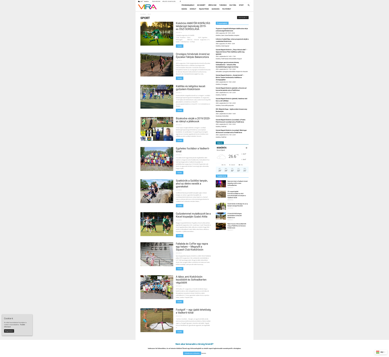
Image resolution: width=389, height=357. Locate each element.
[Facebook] (180, 1)
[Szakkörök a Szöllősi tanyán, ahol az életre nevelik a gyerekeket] (156, 191)
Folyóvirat (226, 9)
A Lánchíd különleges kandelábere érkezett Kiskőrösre (235, 215)
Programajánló (188, 5)
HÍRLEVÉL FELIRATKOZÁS (168, 1)
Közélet (193, 9)
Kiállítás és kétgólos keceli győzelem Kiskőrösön (190, 88)
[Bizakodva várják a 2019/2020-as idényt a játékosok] (156, 129)
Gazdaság (215, 9)
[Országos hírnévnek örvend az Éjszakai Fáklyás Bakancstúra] (156, 64)
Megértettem (9, 331)
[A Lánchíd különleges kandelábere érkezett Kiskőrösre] (221, 216)
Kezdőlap (143, 14)
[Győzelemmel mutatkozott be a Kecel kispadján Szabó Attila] (156, 224)
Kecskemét (201, 5)
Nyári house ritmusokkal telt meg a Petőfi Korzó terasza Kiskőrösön (237, 226)
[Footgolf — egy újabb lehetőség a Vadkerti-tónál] (156, 320)
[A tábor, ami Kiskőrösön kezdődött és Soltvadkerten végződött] (156, 287)
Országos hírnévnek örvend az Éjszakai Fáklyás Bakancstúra (193, 55)
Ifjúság (184, 9)
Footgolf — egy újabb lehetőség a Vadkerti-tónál (193, 311)
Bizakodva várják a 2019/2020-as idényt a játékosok (193, 120)
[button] (248, 5)
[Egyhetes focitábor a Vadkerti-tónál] (156, 159)
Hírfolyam (212, 5)
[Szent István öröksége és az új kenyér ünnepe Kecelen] (221, 206)
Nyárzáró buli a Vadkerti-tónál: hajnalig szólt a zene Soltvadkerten (238, 183)
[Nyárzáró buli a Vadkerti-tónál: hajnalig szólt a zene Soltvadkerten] (221, 183)
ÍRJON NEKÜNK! (156, 1)
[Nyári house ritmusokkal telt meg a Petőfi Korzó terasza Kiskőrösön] (221, 226)
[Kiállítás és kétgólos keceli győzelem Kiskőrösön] (156, 97)
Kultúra (232, 5)
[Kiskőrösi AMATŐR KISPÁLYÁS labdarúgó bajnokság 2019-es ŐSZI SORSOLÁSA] (156, 34)
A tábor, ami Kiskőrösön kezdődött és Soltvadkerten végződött (191, 279)
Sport (241, 5)
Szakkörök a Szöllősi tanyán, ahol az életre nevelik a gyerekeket (192, 183)
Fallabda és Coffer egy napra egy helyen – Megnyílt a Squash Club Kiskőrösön (192, 246)
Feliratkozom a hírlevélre (192, 353)
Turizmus (223, 5)
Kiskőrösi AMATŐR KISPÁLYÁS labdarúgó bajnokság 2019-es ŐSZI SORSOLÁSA (193, 26)
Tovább (179, 46)
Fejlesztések (204, 9)
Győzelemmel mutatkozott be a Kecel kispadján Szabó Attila (193, 215)
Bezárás (203, 353)
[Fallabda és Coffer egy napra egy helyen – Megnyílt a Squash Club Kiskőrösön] (156, 254)
